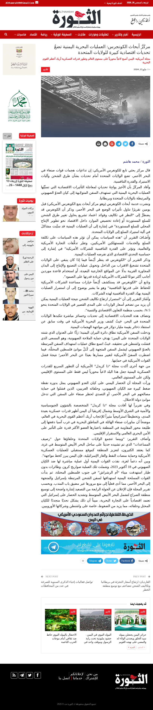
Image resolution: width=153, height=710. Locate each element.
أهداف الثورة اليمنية (114, 3)
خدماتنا (77, 678)
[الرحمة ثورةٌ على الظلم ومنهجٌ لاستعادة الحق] (11, 263)
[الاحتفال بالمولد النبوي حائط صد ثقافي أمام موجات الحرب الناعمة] (60, 620)
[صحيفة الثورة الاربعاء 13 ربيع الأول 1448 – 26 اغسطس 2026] (19, 161)
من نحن (92, 674)
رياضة (44, 34)
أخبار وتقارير (121, 34)
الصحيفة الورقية (62, 34)
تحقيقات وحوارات (98, 34)
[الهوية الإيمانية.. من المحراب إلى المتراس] (11, 312)
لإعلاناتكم (77, 674)
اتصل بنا (64, 678)
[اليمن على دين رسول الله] (11, 279)
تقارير (45, 69)
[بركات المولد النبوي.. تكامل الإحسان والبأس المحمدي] (11, 213)
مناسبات (21, 34)
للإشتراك (91, 678)
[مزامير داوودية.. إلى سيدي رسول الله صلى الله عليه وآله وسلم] (11, 246)
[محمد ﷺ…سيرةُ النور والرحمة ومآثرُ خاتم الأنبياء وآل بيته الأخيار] (11, 296)
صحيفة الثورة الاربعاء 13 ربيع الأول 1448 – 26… (19, 183)
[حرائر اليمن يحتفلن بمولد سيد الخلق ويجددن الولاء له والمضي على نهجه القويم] (130, 620)
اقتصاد (33, 34)
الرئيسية (136, 34)
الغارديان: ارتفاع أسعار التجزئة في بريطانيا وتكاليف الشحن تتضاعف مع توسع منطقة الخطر (125, 585)
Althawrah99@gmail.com (20, 3)
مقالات (81, 34)
